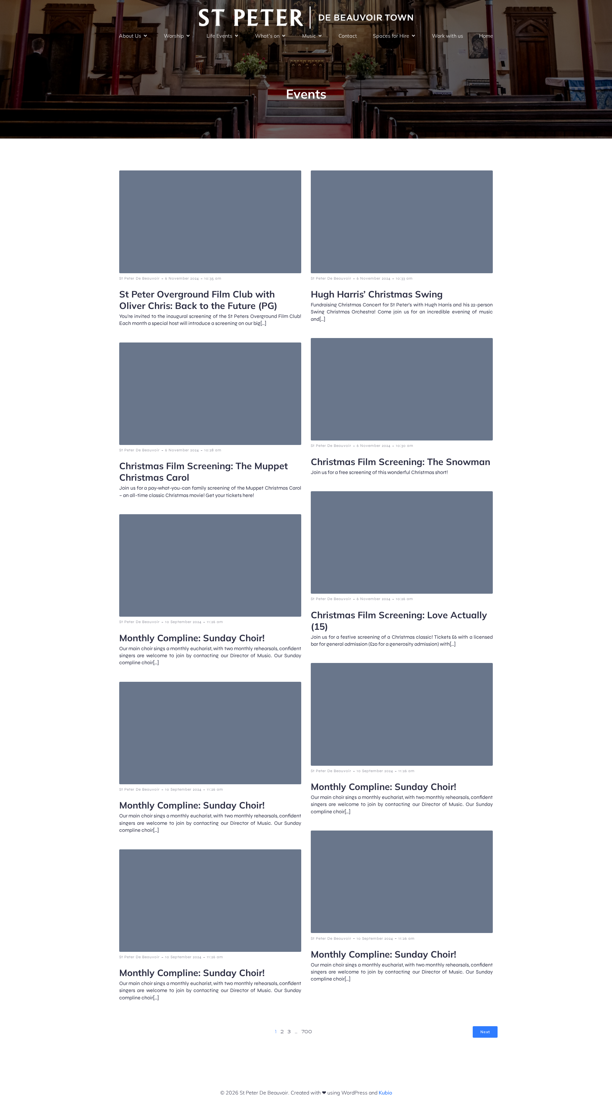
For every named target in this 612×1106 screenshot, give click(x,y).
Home (486, 36)
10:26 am (404, 599)
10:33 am (404, 278)
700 (307, 1032)
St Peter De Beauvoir (139, 278)
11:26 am (215, 622)
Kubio (385, 1092)
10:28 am (213, 450)
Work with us (447, 36)
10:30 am (404, 445)
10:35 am (213, 278)
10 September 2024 (183, 622)
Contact (348, 36)
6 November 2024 (182, 278)
